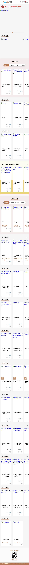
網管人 (3, 255)
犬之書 (3, 118)
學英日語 (11, 202)
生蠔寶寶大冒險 (17, 118)
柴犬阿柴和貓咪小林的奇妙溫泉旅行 (17, 444)
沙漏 (26, 286)
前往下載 (14, 559)
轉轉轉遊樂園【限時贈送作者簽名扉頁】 (6, 287)
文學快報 (17, 65)
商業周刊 (4, 222)
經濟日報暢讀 (5, 539)
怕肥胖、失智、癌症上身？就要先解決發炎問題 (17, 350)
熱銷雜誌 (6, 202)
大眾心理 (11, 65)
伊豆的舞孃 (16, 286)
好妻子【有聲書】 (18, 381)
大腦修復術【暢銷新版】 (6, 149)
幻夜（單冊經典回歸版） (17, 183)
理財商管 (6, 65)
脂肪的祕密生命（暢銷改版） (6, 413)
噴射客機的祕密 (17, 412)
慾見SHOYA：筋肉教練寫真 (6, 506)
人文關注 (23, 65)
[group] (14, 21)
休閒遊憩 (17, 202)
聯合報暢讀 (16, 539)
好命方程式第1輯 (6, 381)
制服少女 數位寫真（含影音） (17, 506)
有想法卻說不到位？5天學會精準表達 (17, 86)
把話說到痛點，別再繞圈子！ (17, 149)
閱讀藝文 (23, 202)
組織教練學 (16, 317)
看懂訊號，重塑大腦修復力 (6, 349)
